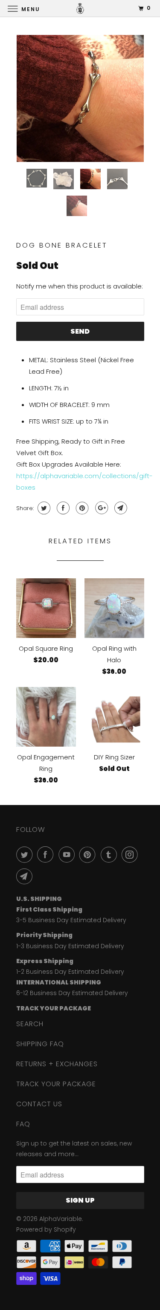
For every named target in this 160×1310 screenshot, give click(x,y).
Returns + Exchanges (57, 1064)
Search (30, 1024)
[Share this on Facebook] (62, 508)
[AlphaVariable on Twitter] (26, 854)
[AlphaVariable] (80, 8)
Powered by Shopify (46, 1229)
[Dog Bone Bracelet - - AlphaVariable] (80, 98)
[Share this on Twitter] (42, 508)
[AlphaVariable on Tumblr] (110, 854)
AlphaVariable (60, 1219)
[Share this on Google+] (100, 508)
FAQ (23, 1124)
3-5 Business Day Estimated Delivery (71, 920)
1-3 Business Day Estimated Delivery (70, 946)
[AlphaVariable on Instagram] (131, 854)
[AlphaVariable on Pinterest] (89, 854)
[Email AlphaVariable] (26, 876)
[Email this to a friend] (119, 508)
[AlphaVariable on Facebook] (47, 854)
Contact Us (39, 1104)
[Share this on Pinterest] (81, 508)
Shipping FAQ (40, 1044)
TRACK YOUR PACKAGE (56, 1084)
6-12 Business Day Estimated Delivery (72, 993)
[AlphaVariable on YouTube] (68, 854)
